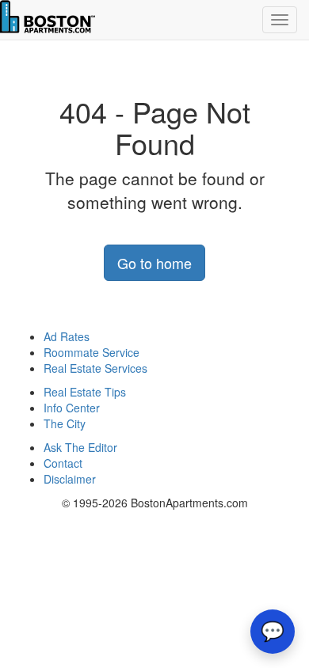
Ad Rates (67, 336)
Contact (63, 463)
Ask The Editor (80, 447)
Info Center (72, 408)
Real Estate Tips (85, 392)
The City (65, 423)
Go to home (154, 262)
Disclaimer (70, 479)
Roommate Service (91, 352)
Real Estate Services (95, 368)
